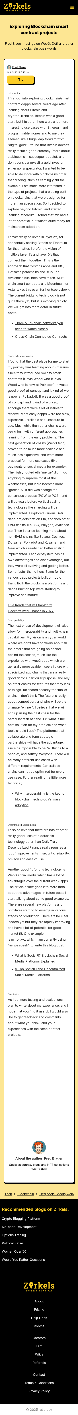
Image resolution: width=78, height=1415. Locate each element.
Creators (39, 1338)
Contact (39, 1375)
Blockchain (25, 1194)
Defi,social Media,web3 (57, 1194)
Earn (39, 1346)
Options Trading (14, 1235)
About (39, 1301)
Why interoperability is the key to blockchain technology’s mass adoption (39, 799)
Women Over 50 (14, 1251)
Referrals (39, 1363)
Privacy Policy (39, 1391)
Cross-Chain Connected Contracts (41, 336)
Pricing (39, 1309)
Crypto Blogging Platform (21, 1218)
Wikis (39, 1354)
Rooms (39, 1326)
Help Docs (39, 1318)
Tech (8, 1194)
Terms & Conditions (39, 1383)
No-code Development (19, 1227)
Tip (20, 79)
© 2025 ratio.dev (39, 1410)
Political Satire (12, 1243)
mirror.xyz (18, 939)
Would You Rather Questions (23, 1260)
